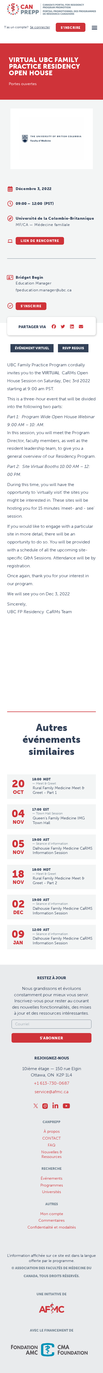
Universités (51, 1192)
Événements (51, 1178)
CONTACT (51, 1138)
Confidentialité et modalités (51, 1227)
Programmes (51, 1185)
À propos (52, 1131)
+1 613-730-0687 (51, 1083)
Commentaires (51, 1220)
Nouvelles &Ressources (51, 1154)
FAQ (51, 1145)
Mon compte (51, 1214)
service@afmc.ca (51, 1091)
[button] (94, 27)
